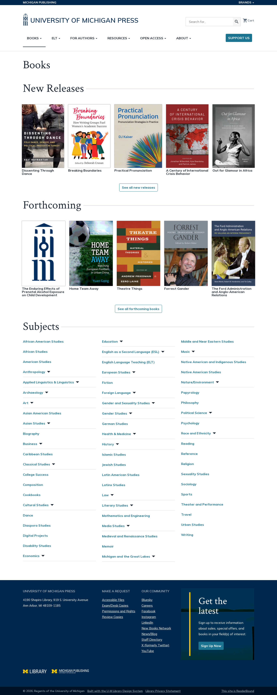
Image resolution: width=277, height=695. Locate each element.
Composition (33, 485)
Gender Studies (114, 413)
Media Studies (113, 526)
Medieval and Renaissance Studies (130, 536)
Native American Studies (201, 372)
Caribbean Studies (38, 454)
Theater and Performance (202, 504)
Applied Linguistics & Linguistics (48, 382)
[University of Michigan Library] (37, 670)
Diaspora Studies (37, 525)
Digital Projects (35, 536)
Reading (187, 444)
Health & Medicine (116, 434)
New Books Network (156, 628)
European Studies (116, 372)
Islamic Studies (114, 454)
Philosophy (190, 403)
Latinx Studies (113, 485)
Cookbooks (32, 495)
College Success (35, 475)
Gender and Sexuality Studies (126, 403)
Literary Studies (115, 505)
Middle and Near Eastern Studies (207, 341)
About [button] (182, 38)
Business (30, 444)
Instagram (149, 617)
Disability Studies (37, 546)
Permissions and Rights (118, 611)
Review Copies (112, 617)
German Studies (115, 424)
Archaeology (33, 392)
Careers (147, 605)
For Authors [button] (82, 38)
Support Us (239, 38)
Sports (186, 494)
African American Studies (43, 341)
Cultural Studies (36, 505)
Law (105, 495)
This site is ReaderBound (237, 691)
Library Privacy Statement (163, 691)
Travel (186, 514)
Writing (187, 535)
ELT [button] (55, 38)
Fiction (107, 383)
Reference (189, 454)
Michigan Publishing (39, 2)
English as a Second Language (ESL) (130, 352)
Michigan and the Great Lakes (126, 556)
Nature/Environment (197, 382)
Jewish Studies (114, 465)
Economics (31, 556)
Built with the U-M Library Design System (115, 691)
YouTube (148, 651)
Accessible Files (113, 600)
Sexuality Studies (195, 474)
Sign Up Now (211, 646)
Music (185, 352)
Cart (248, 20)
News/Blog (149, 634)
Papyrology (190, 392)
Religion (187, 464)
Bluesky (147, 600)
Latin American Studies (121, 475)
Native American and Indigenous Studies (213, 362)
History (108, 444)
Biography (31, 434)
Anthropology (34, 372)
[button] (48, 371)
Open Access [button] (152, 38)
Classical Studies (36, 464)
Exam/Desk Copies (115, 605)
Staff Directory (152, 640)
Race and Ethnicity (196, 433)
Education (110, 341)
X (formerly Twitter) (155, 645)
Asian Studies (34, 423)
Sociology (188, 484)
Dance (28, 515)
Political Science (194, 413)
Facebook (148, 611)
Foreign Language (116, 393)
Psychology (190, 423)
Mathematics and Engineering (126, 516)
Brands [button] (245, 2)
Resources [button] (117, 38)
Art (25, 403)
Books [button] (33, 38)
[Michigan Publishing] (72, 670)
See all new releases (138, 187)
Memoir (108, 546)
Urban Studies (192, 525)
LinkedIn (147, 622)
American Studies (37, 362)
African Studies (35, 352)
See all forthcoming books (138, 309)
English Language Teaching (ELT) (128, 362)
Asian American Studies (42, 413)
